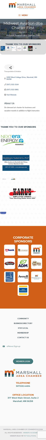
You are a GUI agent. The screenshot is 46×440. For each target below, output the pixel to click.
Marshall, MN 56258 (23, 401)
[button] (24, 354)
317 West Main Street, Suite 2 (23, 398)
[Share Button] (9, 67)
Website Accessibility (32, 433)
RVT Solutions (30, 436)
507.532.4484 (23, 386)
